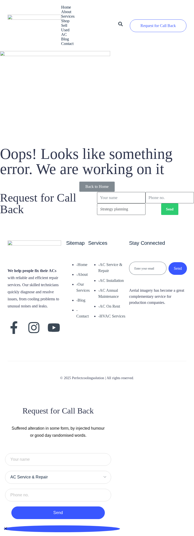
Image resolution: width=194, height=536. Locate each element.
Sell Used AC (65, 30)
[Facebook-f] (14, 327)
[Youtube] (53, 327)
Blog (65, 39)
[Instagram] (34, 327)
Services (66, 16)
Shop (65, 21)
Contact (67, 43)
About (66, 12)
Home (66, 7)
